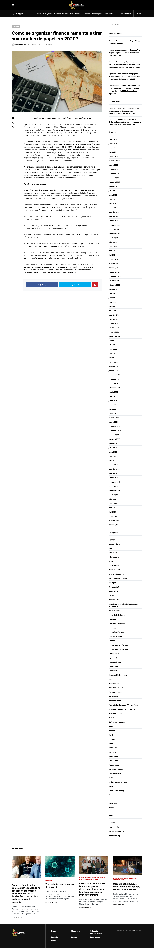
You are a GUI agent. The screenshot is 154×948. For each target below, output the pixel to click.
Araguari (112, 540)
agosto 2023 (113, 289)
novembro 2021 (114, 379)
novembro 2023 (114, 276)
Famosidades (113, 666)
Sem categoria (114, 765)
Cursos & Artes (114, 600)
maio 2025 (112, 199)
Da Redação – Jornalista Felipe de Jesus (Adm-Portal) (123, 605)
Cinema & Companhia (116, 574)
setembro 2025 (114, 182)
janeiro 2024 (113, 268)
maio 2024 (112, 251)
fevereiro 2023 (114, 315)
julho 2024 (113, 242)
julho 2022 (113, 345)
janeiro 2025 (113, 216)
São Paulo (112, 752)
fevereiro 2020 (114, 469)
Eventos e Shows (115, 662)
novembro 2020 (114, 431)
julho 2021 (112, 396)
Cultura (111, 595)
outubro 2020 (114, 435)
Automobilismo (114, 544)
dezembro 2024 (114, 221)
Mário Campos (114, 683)
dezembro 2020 (114, 426)
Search (140, 25)
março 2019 (113, 516)
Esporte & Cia (113, 658)
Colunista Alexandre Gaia (118, 578)
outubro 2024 (114, 229)
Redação (54, 937)
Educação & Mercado (116, 632)
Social (111, 778)
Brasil (111, 561)
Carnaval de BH (114, 570)
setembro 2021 (114, 388)
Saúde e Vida (113, 761)
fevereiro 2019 (114, 520)
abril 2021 (112, 409)
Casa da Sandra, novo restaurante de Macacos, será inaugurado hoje (126, 887)
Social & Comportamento (118, 782)
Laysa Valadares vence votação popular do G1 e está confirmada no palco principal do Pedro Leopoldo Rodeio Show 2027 (125, 76)
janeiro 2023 (113, 319)
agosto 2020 (113, 443)
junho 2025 (113, 195)
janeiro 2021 (113, 422)
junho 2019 (113, 503)
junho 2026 (113, 144)
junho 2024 (113, 246)
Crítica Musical (114, 591)
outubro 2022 (114, 332)
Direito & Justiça (114, 611)
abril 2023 (112, 306)
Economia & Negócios (117, 623)
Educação (112, 628)
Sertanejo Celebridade (117, 769)
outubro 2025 (114, 178)
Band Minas (113, 553)
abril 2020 (112, 460)
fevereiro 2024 (114, 263)
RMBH (111, 743)
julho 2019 (112, 499)
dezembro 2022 (114, 323)
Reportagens (95, 937)
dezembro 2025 (114, 169)
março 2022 (113, 362)
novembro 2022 (114, 328)
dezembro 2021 (114, 375)
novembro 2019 (114, 482)
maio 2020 (112, 456)
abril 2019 (112, 512)
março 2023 (113, 311)
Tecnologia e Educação (117, 791)
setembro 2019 (114, 490)
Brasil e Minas (114, 565)
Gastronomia (113, 671)
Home (53, 931)
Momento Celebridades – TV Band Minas (123, 705)
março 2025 (113, 208)
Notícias (112, 731)
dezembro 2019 (114, 478)
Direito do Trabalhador (117, 615)
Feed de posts (114, 827)
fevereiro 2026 (114, 161)
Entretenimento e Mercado (118, 645)
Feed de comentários (116, 831)
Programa (112, 739)
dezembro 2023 (114, 272)
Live (110, 679)
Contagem (112, 583)
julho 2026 (113, 139)
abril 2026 (112, 152)
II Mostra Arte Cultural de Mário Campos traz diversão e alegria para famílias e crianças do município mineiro (92, 889)
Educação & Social (115, 636)
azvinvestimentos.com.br (35, 272)
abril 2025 (112, 203)
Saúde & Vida (113, 756)
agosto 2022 (113, 341)
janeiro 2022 (113, 371)
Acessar (112, 823)
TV (110, 799)
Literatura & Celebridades (118, 675)
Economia (16, 26)
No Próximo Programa (117, 722)
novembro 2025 (114, 173)
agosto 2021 (113, 392)
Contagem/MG (114, 587)
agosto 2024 (113, 238)
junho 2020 (113, 452)
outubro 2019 (113, 486)
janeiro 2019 (113, 525)
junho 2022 (113, 349)
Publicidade (55, 941)
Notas (111, 726)
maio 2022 (112, 353)
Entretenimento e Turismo (118, 649)
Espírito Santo (114, 653)
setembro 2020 (114, 439)
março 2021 (113, 413)
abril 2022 (112, 358)
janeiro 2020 (113, 473)
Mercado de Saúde (115, 692)
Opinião (111, 735)
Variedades (113, 803)
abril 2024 (112, 255)
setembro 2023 (114, 285)
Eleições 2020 (114, 641)
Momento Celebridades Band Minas (122, 709)
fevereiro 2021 (114, 418)
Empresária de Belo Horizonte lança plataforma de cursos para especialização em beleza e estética (124, 111)
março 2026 (113, 156)
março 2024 (113, 259)
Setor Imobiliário (115, 773)
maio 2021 (112, 405)
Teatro (111, 786)
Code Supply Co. (137, 930)
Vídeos (111, 808)
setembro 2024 (114, 233)
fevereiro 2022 (114, 366)
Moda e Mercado (115, 701)
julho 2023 (113, 293)
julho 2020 (113, 448)
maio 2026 (112, 148)
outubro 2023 (114, 281)
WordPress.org (114, 836)
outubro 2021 (113, 383)
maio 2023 (112, 302)
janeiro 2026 (113, 165)
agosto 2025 (113, 186)
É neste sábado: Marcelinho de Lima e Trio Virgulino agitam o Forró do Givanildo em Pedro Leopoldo (124, 52)
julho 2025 (113, 191)
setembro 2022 (114, 336)
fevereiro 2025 (114, 212)
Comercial (127, 14)
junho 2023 (113, 298)
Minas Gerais (113, 696)
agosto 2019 (113, 495)
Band (110, 548)
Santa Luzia (113, 748)
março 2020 (113, 465)
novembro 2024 (114, 225)
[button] (13, 5)
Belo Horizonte (114, 557)
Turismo (112, 795)
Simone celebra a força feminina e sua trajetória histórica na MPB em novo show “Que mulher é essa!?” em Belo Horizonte (124, 64)
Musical (111, 718)
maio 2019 (112, 508)
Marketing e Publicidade (117, 688)
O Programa (75, 931)
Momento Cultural (115, 713)
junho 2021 (113, 401)
